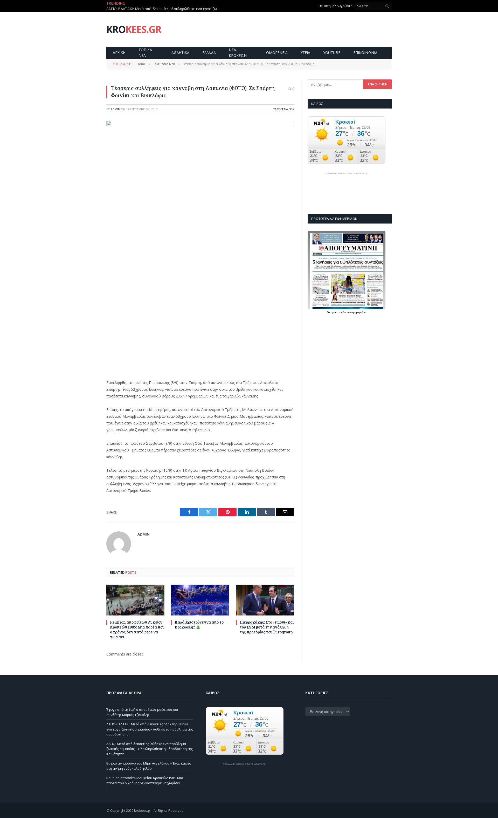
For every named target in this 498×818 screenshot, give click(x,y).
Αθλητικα (180, 52)
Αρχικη (119, 52)
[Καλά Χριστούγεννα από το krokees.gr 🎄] (200, 600)
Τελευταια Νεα (283, 109)
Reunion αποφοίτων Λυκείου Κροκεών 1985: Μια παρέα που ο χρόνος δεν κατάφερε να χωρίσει (137, 629)
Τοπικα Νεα (145, 52)
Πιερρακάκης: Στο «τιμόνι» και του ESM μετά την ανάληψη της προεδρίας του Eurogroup (267, 627)
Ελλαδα (209, 52)
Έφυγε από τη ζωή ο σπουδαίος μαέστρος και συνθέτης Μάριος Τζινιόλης (142, 712)
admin (115, 109)
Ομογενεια (277, 52)
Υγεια (305, 52)
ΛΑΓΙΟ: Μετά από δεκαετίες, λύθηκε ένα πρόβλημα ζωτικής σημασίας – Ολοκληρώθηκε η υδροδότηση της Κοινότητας (149, 748)
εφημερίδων (358, 312)
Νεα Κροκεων (238, 52)
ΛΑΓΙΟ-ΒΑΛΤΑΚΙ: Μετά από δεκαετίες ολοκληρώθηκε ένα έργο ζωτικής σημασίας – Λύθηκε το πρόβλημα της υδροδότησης (164, 8)
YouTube (331, 52)
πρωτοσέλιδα (339, 312)
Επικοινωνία (365, 52)
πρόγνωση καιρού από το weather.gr (346, 173)
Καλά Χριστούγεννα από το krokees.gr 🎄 (199, 625)
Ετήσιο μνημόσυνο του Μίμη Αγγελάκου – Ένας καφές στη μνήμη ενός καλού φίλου (148, 766)
